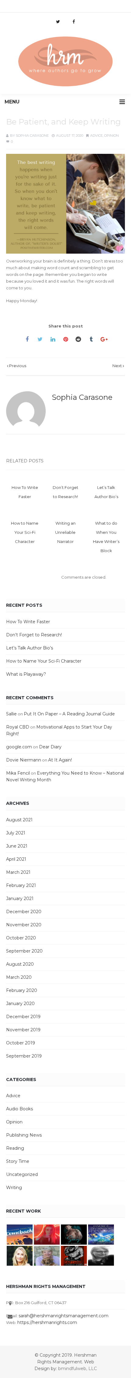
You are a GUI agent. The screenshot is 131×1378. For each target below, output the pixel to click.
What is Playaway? (26, 674)
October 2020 (21, 938)
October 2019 (20, 1043)
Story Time (17, 1161)
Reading (15, 1148)
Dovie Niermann (23, 760)
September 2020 (24, 951)
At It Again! (60, 760)
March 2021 (18, 872)
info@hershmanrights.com (35, 7)
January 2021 (20, 898)
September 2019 (24, 1056)
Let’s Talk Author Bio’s (29, 648)
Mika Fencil (18, 773)
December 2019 (23, 1016)
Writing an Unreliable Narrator (65, 532)
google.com (19, 747)
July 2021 (15, 833)
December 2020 (23, 911)
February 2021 (21, 885)
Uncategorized (22, 1174)
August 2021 (19, 820)
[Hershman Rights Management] (65, 62)
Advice (96, 135)
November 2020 (23, 925)
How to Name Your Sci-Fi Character (24, 532)
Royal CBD (17, 727)
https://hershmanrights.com (47, 1322)
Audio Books (19, 1109)
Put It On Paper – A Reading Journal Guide (69, 714)
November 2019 (23, 1030)
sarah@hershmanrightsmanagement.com (63, 1315)
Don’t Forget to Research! (34, 635)
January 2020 (20, 1003)
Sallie (11, 714)
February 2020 (21, 990)
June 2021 (16, 846)
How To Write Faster (28, 621)
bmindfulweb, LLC (77, 1368)
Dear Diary (50, 747)
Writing (14, 1187)
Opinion (111, 135)
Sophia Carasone (32, 135)
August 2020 (20, 964)
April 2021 (16, 859)
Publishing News (24, 1135)
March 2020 (19, 977)
